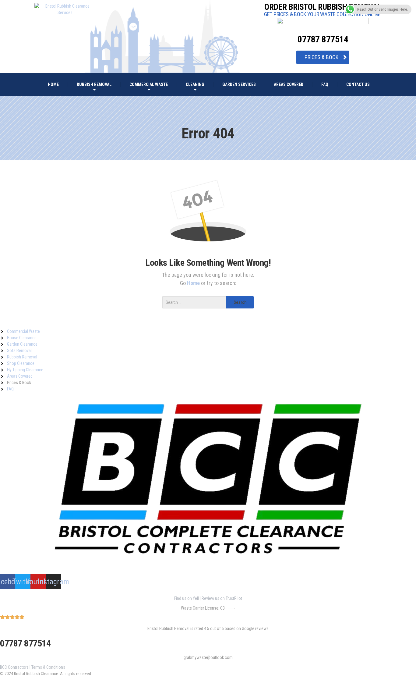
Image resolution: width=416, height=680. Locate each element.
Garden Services (239, 84)
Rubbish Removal (94, 84)
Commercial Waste (148, 84)
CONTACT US (358, 84)
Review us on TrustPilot (222, 598)
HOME (53, 84)
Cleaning (195, 84)
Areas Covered (288, 84)
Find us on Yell (186, 598)
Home (194, 283)
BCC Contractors (14, 667)
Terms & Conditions (48, 667)
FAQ (324, 84)
